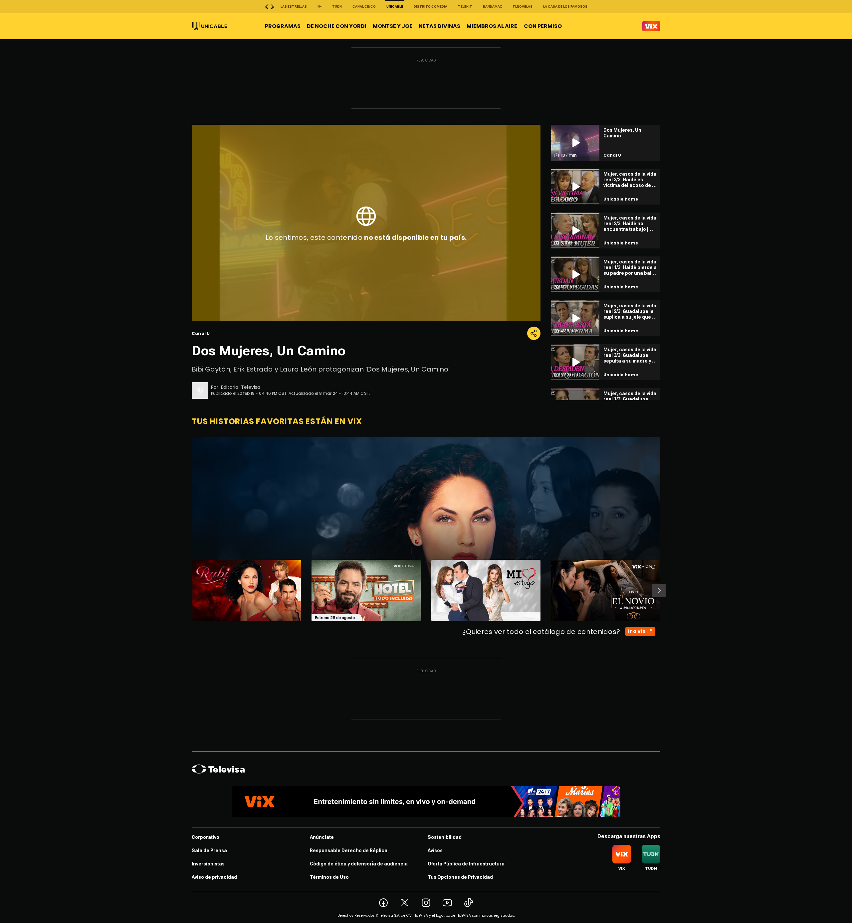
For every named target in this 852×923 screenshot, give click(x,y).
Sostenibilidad (445, 837)
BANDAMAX (492, 6)
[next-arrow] (659, 590)
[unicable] (210, 26)
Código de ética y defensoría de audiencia (359, 863)
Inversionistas (208, 863)
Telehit (465, 6)
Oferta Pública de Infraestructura (466, 863)
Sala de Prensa (209, 850)
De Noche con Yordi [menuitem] (336, 26)
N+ (319, 6)
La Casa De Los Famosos (565, 6)
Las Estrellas (294, 6)
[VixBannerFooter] (426, 801)
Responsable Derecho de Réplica (348, 850)
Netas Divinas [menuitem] (439, 26)
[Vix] (651, 26)
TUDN (337, 6)
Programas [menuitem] (283, 26)
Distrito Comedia (430, 6)
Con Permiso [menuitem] (543, 26)
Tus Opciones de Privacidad (460, 877)
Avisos (435, 850)
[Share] (533, 333)
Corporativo (205, 837)
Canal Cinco (364, 6)
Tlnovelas (522, 6)
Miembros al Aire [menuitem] (492, 26)
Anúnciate (322, 837)
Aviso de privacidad (214, 877)
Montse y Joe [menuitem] (392, 26)
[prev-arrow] (187, 590)
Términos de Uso (329, 877)
